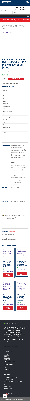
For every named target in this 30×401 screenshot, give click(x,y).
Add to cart (16, 79)
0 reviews (12, 71)
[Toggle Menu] (28, 16)
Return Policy (7, 359)
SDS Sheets (7, 368)
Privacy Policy (7, 369)
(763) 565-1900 (8, 388)
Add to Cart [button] (8, 275)
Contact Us (7, 358)
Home (3, 25)
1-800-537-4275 (20, 7)
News (5, 356)
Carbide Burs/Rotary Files (11, 25)
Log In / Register (7, 2)
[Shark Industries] (5, 10)
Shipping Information (9, 361)
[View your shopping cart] (27, 2)
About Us (6, 355)
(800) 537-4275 (8, 386)
